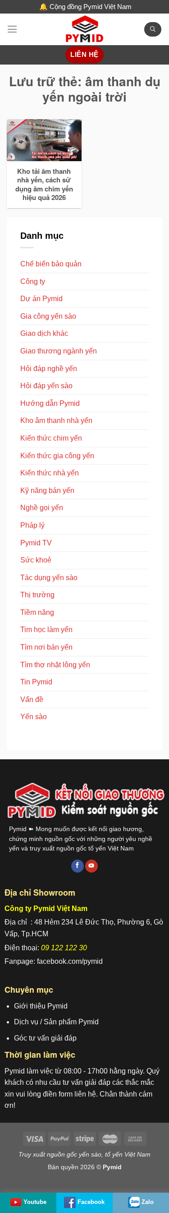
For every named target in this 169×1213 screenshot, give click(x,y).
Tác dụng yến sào (49, 577)
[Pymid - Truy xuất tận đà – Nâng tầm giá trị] (84, 29)
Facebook (91, 1202)
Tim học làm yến (46, 629)
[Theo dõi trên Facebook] (77, 866)
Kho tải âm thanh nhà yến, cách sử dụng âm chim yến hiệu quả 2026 (44, 184)
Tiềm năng (37, 612)
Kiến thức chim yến (51, 438)
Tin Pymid (36, 682)
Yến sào (33, 716)
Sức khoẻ (35, 560)
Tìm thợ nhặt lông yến (55, 665)
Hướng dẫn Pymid (50, 403)
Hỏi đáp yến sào (46, 386)
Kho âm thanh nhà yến (56, 420)
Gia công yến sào (48, 316)
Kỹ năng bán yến (47, 490)
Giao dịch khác (44, 333)
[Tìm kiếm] (152, 29)
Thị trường (37, 595)
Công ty (32, 281)
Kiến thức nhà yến (49, 473)
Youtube (34, 1202)
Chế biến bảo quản (51, 264)
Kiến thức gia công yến (57, 456)
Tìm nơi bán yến (46, 647)
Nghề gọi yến (41, 507)
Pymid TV (36, 543)
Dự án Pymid (41, 298)
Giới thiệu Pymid (41, 1006)
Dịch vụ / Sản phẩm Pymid (56, 1022)
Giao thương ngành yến (58, 351)
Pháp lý (32, 525)
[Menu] (12, 29)
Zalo (148, 1202)
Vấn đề (31, 699)
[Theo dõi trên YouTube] (91, 866)
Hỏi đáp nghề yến (48, 368)
